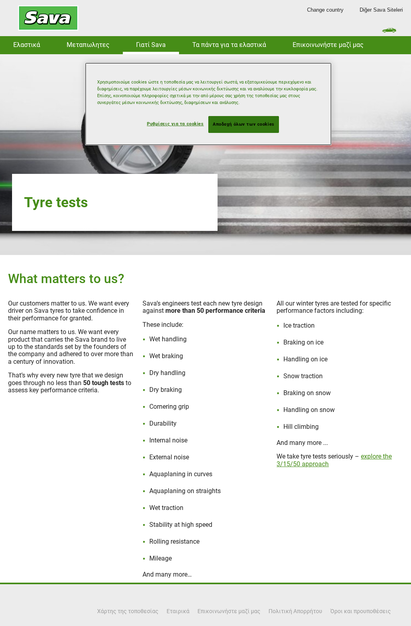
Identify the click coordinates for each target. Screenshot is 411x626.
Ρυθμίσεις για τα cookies (175, 123)
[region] (208, 104)
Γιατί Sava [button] (151, 45)
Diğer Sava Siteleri (381, 10)
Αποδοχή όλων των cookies (244, 124)
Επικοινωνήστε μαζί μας (328, 45)
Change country (325, 10)
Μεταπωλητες (88, 45)
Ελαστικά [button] (26, 45)
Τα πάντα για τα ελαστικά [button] (229, 45)
